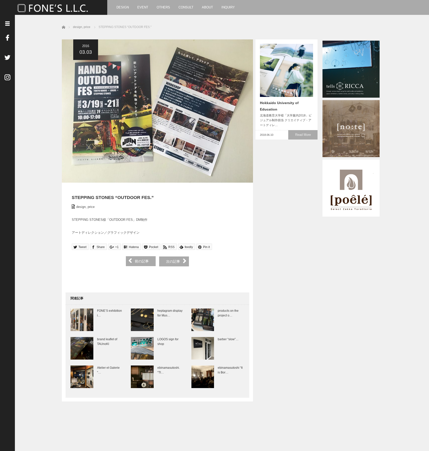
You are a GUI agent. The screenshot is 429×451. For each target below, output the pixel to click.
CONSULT (186, 7)
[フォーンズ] (53, 7)
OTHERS (163, 7)
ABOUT (207, 7)
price (91, 207)
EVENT (142, 7)
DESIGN (122, 7)
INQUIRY (228, 7)
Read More (303, 135)
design (81, 207)
